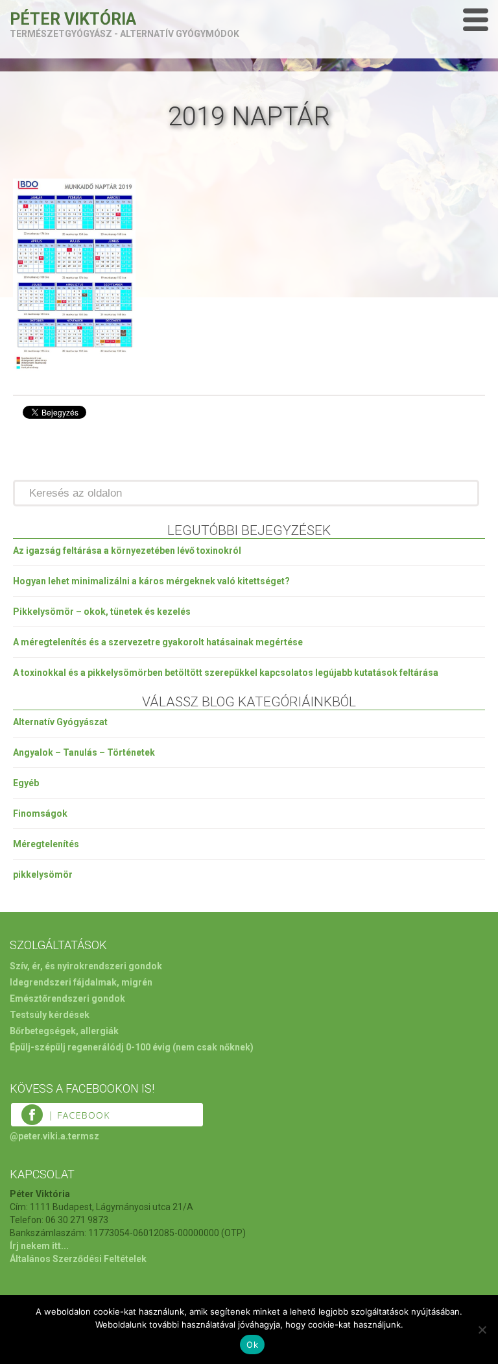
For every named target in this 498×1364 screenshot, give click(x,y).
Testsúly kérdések (49, 1015)
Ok (252, 1344)
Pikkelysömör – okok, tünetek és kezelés (102, 611)
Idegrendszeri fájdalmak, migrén (81, 982)
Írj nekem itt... (39, 1246)
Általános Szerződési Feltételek (78, 1259)
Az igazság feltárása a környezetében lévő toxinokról (127, 550)
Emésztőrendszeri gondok (67, 998)
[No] (481, 1329)
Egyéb (26, 783)
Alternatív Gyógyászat (60, 722)
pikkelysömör (43, 874)
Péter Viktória (73, 19)
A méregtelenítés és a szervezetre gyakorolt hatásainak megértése (158, 642)
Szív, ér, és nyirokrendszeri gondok (86, 966)
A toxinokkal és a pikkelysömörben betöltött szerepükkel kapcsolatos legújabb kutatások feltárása (225, 672)
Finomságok (40, 813)
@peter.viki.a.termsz (54, 1136)
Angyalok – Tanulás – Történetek (84, 752)
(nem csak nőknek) (213, 1047)
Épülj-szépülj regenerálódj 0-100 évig (90, 1047)
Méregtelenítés (46, 844)
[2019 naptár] (74, 370)
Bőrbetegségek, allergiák (64, 1031)
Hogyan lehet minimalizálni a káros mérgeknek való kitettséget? (151, 581)
